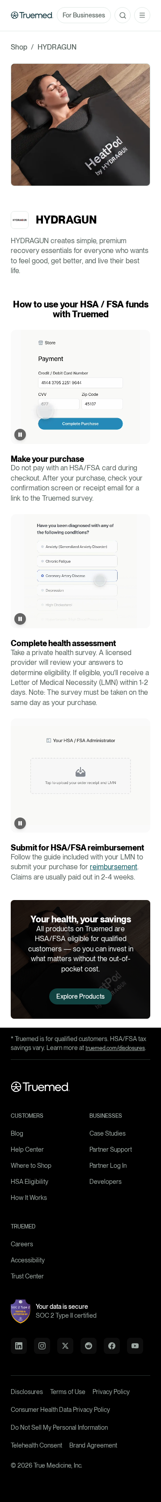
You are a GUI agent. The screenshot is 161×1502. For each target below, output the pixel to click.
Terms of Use (67, 1391)
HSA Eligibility (29, 1181)
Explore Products (80, 996)
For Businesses (84, 15)
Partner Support (110, 1149)
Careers (22, 1244)
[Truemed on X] (65, 1346)
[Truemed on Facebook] (112, 1346)
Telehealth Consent (36, 1445)
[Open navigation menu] (142, 15)
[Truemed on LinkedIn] (19, 1346)
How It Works (29, 1197)
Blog (17, 1133)
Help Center (27, 1149)
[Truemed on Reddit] (88, 1346)
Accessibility (28, 1260)
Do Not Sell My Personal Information (59, 1427)
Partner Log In (108, 1165)
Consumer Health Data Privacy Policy (60, 1409)
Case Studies (107, 1133)
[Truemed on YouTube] (135, 1346)
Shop (19, 47)
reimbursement (113, 867)
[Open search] (122, 15)
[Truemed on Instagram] (42, 1346)
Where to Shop (31, 1165)
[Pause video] (20, 434)
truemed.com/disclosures (115, 1048)
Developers (105, 1181)
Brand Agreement (93, 1445)
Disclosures (27, 1391)
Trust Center (27, 1276)
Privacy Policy (111, 1391)
